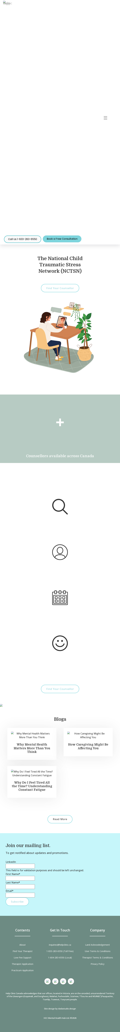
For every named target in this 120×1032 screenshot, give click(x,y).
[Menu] (105, 118)
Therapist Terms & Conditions (97, 958)
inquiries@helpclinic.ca (60, 945)
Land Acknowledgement (97, 945)
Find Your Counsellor (60, 288)
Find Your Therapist (22, 951)
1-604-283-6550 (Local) (60, 958)
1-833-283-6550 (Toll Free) (60, 951)
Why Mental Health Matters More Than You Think (32, 748)
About (22, 945)
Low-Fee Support (22, 958)
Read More (60, 819)
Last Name (13, 882)
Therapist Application (22, 964)
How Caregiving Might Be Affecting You (88, 746)
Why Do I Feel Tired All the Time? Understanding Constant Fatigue (32, 786)
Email (9, 891)
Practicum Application (22, 970)
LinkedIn (11, 862)
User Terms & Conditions (97, 951)
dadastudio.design (67, 1008)
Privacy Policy (97, 964)
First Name (13, 874)
